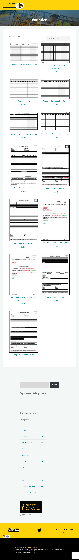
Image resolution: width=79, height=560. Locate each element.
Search (54, 385)
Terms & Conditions (21, 547)
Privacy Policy (32, 547)
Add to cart (24, 52)
